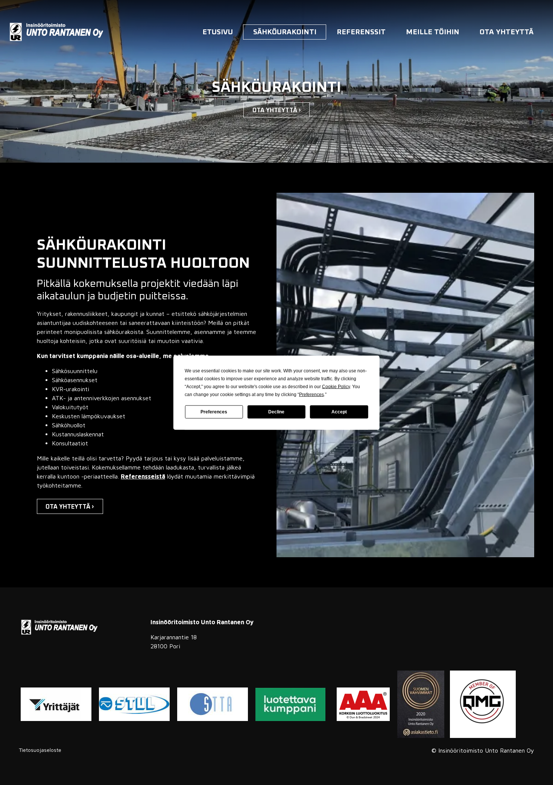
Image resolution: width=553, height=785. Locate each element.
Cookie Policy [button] (336, 386)
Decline (276, 412)
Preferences (214, 412)
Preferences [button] (311, 394)
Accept (339, 412)
